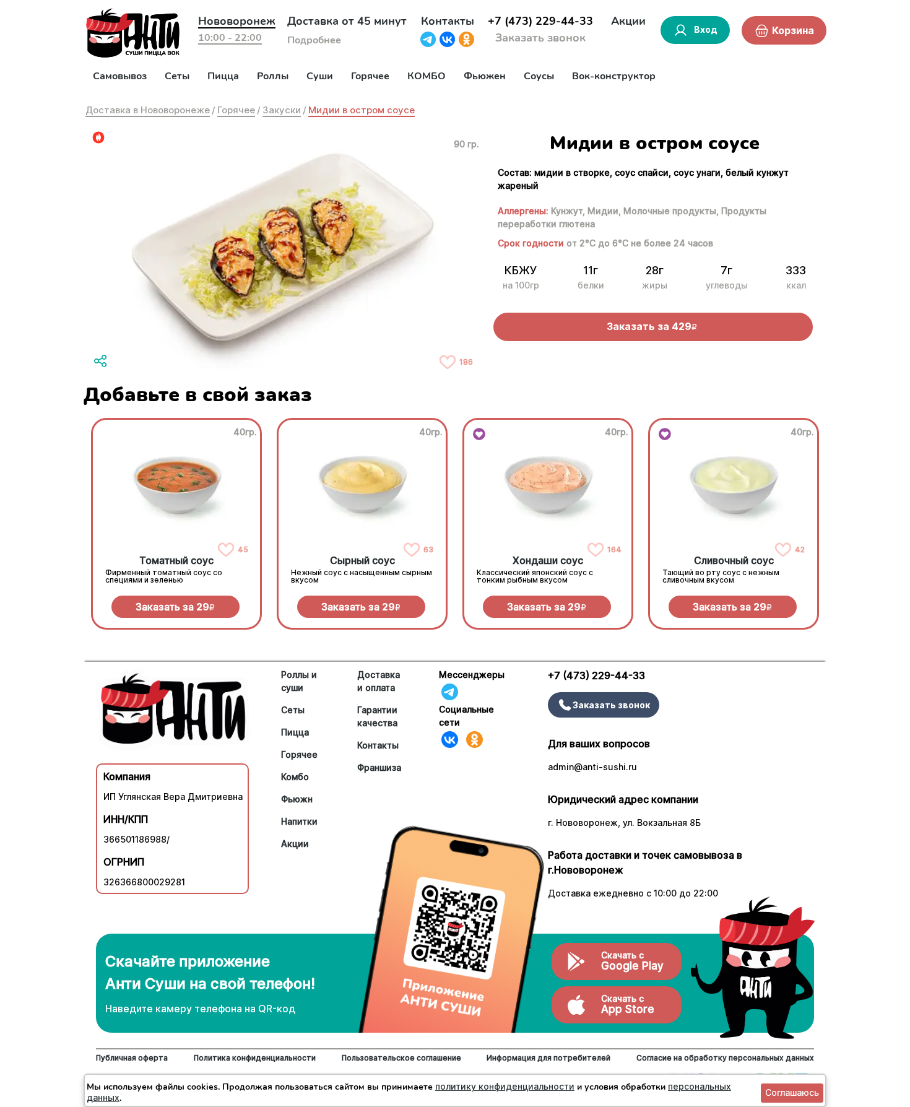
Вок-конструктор (614, 76)
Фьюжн (297, 799)
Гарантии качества (377, 716)
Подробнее (314, 40)
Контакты (447, 21)
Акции (628, 21)
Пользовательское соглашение (401, 1057)
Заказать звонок (540, 37)
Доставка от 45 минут (347, 21)
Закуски (281, 110)
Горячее (370, 76)
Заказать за (175, 607)
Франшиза (379, 767)
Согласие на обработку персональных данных (725, 1057)
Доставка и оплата (378, 681)
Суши (319, 76)
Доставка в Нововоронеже (147, 110)
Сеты (177, 76)
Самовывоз (120, 76)
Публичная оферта (132, 1057)
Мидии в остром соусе (361, 110)
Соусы (539, 76)
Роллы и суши (299, 681)
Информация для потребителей (548, 1057)
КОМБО (426, 76)
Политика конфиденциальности (255, 1057)
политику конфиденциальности (504, 1086)
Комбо (295, 776)
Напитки (299, 821)
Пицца (223, 76)
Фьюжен (485, 76)
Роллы (272, 76)
